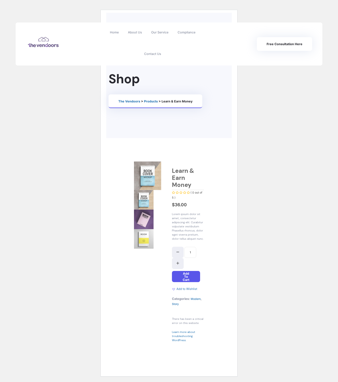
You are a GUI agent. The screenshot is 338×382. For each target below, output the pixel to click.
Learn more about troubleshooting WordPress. (183, 336)
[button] (184, 288)
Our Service (159, 32)
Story (175, 304)
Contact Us (152, 54)
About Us (135, 32)
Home (114, 32)
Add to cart (186, 277)
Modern (196, 298)
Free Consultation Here (284, 44)
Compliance (186, 32)
